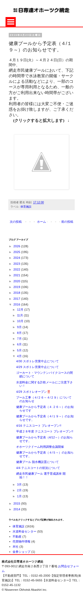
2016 (17, 304)
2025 (17, 252)
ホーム (41, 221)
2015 (17, 503)
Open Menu (11, 22)
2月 (20, 490)
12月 (20, 309)
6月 (20, 344)
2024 (17, 257)
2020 (17, 281)
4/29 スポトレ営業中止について (37, 367)
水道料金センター (24, 531)
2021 (17, 275)
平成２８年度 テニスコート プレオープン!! (44, 431)
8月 (20, 333)
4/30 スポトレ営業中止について (37, 361)
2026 (17, 246)
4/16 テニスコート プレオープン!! (38, 425)
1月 (20, 496)
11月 (20, 315)
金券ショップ (21, 551)
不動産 (17, 536)
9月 (20, 327)
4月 (20, 356)
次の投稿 (16, 221)
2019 (17, 287)
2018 (17, 292)
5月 (20, 350)
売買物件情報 (21, 541)
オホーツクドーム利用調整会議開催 (40, 446)
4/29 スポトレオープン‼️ (33, 391)
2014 (17, 509)
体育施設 (25, 206)
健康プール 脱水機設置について (37, 462)
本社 (16, 546)
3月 (20, 484)
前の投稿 (67, 221)
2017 (17, 298)
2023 (17, 263)
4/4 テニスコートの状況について (38, 468)
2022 (17, 269)
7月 (20, 338)
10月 (20, 321)
